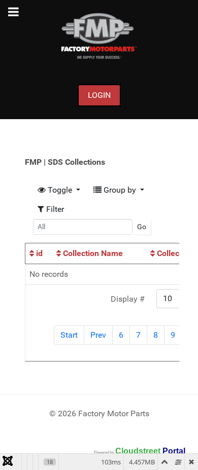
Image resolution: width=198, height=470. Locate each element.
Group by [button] (120, 190)
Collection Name (92, 253)
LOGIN (99, 95)
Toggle (60, 190)
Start (69, 335)
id (38, 253)
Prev (98, 335)
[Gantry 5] (99, 36)
